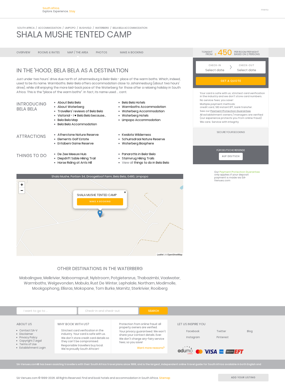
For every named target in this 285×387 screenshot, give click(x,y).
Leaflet (160, 254)
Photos (101, 52)
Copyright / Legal (30, 341)
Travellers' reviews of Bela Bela (80, 111)
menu (257, 10)
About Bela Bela (69, 102)
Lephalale (127, 283)
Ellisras (67, 288)
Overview (23, 52)
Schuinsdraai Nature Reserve (143, 139)
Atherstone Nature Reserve (78, 134)
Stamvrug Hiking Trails (138, 158)
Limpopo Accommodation (141, 120)
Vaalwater (170, 278)
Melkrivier (51, 278)
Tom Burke (105, 288)
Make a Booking (131, 52)
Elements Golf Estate (73, 139)
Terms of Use (28, 344)
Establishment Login (32, 348)
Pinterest (223, 337)
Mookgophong (45, 288)
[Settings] (248, 10)
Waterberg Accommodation (143, 111)
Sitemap (164, 378)
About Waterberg (71, 107)
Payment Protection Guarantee (230, 111)
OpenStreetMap (174, 254)
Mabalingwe (30, 278)
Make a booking (100, 201)
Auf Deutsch (231, 156)
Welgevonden (60, 283)
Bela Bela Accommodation (130, 27)
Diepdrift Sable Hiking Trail (77, 158)
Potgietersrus (123, 278)
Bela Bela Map (68, 120)
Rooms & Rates (49, 52)
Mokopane (84, 288)
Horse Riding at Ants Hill (75, 162)
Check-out (246, 65)
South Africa (26, 27)
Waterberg (102, 27)
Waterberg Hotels (135, 115)
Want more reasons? (151, 348)
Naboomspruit (75, 278)
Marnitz (123, 288)
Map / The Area (77, 52)
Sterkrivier (140, 288)
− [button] (22, 190)
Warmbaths (35, 283)
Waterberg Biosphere (138, 143)
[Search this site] (235, 10)
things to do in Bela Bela (151, 162)
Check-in (215, 65)
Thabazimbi (148, 278)
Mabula (82, 283)
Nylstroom (99, 278)
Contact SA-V (28, 330)
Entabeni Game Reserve (76, 143)
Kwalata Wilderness (136, 134)
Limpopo (70, 27)
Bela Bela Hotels (133, 102)
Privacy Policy (28, 337)
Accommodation (49, 27)
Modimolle (165, 283)
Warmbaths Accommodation (144, 107)
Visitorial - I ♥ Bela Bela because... (82, 115)
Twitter (221, 331)
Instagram (193, 337)
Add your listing (243, 377)
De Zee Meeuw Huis (72, 154)
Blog (250, 331)
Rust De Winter (103, 283)
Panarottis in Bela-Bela (138, 154)
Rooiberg (159, 288)
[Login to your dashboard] (241, 10)
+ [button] (22, 184)
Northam (146, 283)
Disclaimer (26, 334)
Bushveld (85, 27)
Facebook (193, 331)
